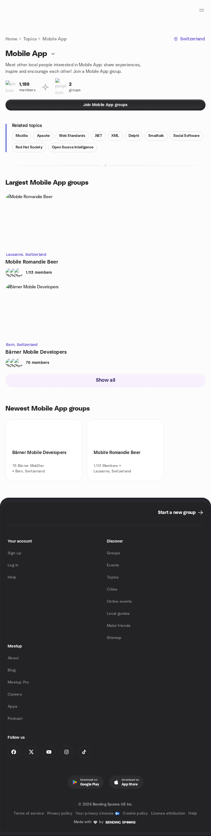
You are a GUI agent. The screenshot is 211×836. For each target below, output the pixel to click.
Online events (119, 602)
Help (12, 577)
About (13, 658)
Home (11, 39)
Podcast (15, 719)
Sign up (14, 553)
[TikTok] (84, 752)
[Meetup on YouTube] (49, 752)
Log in (13, 565)
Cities (112, 589)
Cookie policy (135, 813)
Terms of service (29, 813)
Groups (113, 553)
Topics (30, 39)
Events (113, 565)
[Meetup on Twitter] (31, 752)
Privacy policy (59, 813)
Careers (15, 694)
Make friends (119, 626)
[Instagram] (66, 752)
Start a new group (177, 512)
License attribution (168, 813)
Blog (12, 670)
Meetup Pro (18, 682)
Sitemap (114, 638)
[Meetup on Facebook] (14, 752)
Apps (12, 706)
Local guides (118, 614)
